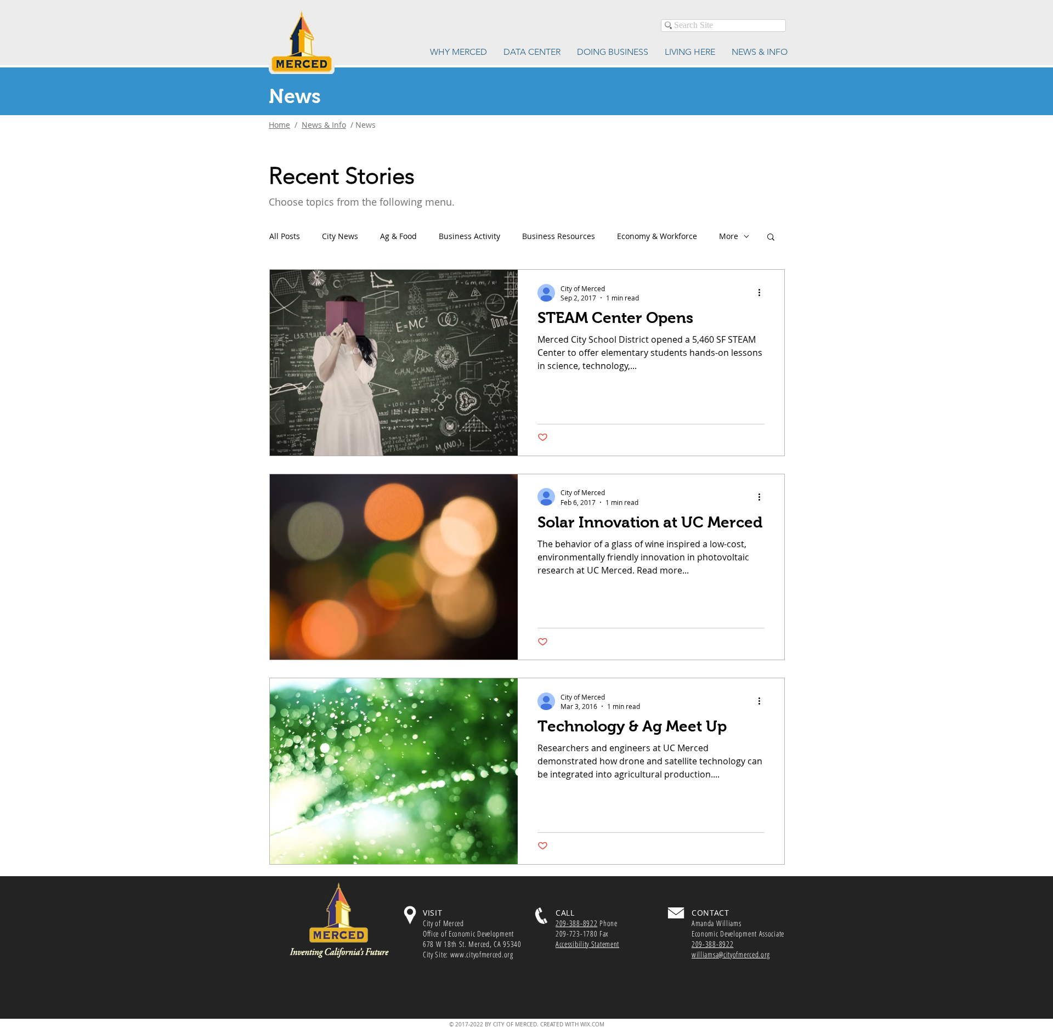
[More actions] (762, 292)
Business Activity (469, 236)
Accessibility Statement (587, 944)
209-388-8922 (576, 923)
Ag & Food (398, 236)
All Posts (284, 236)
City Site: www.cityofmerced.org (468, 954)
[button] (771, 237)
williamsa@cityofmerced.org (731, 954)
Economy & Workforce (657, 236)
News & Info (324, 125)
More (728, 236)
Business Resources (558, 236)
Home (279, 125)
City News (340, 236)
